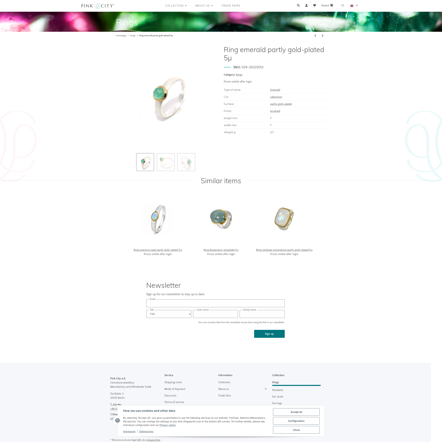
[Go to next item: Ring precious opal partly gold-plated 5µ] (322, 36)
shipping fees (153, 440)
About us (223, 389)
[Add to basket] (118, 43)
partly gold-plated (281, 104)
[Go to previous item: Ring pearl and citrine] (315, 36)
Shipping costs (173, 382)
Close (296, 429)
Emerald (275, 89)
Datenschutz (146, 431)
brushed (275, 111)
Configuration (296, 420)
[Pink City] (97, 6)
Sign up (269, 333)
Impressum (129, 431)
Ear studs (277, 396)
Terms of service (174, 402)
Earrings (277, 403)
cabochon (276, 97)
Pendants (277, 390)
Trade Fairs (224, 395)
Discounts (170, 395)
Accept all (296, 411)
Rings (239, 74)
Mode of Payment (174, 389)
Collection (224, 382)
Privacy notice (168, 425)
